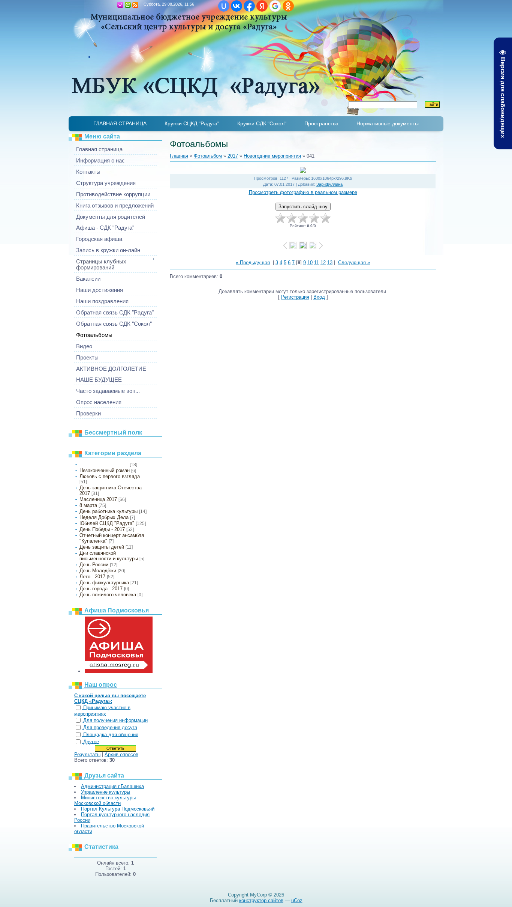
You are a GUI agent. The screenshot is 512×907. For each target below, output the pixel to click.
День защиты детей (101, 547)
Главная (113, 5)
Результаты (87, 754)
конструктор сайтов (261, 900)
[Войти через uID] (223, 6)
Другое (91, 742)
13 (329, 262)
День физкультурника (104, 582)
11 (316, 262)
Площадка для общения (110, 734)
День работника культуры (108, 511)
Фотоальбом (208, 156)
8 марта (88, 505)
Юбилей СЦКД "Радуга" (106, 523)
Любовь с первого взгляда (109, 476)
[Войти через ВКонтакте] (236, 6)
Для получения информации (115, 720)
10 (310, 262)
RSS (135, 5)
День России (93, 564)
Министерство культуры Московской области (105, 800)
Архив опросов (121, 754)
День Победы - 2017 (102, 529)
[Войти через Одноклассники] (288, 6)
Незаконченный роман (104, 470)
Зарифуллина (329, 184)
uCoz (296, 900)
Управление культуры (105, 792)
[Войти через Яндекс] (262, 6)
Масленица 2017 (98, 499)
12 (323, 262)
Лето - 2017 (92, 576)
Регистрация (120, 5)
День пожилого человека (107, 594)
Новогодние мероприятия (103, 464)
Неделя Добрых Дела (104, 517)
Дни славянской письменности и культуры (108, 555)
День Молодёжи (97, 570)
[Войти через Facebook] (249, 6)
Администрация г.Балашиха (112, 786)
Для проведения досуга (110, 727)
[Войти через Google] (275, 6)
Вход (128, 5)
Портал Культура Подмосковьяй (117, 809)
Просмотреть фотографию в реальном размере (303, 192)
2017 (233, 156)
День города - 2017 (101, 588)
